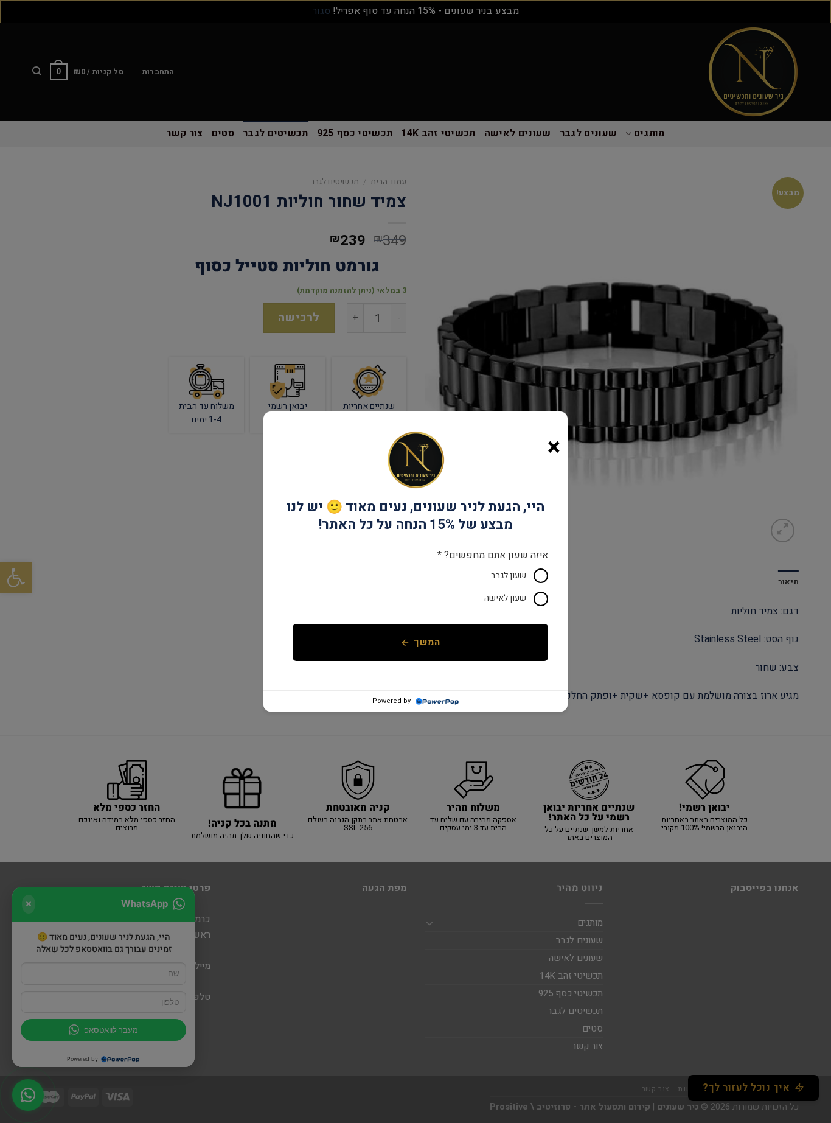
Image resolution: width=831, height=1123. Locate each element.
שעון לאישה (505, 598)
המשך (427, 642)
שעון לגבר (508, 575)
